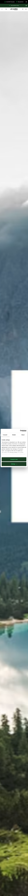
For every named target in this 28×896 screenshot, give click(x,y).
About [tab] (23, 434)
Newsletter (20, 1)
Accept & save (14, 459)
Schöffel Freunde (10, 1)
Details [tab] (14, 434)
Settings (13, 464)
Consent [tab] (5, 434)
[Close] (26, 2)
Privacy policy (14, 452)
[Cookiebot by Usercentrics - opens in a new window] (20, 431)
